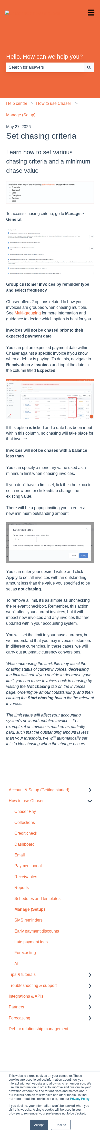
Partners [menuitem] (16, 1007)
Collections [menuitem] (24, 822)
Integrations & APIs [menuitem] (26, 996)
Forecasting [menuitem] (25, 952)
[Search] (89, 67)
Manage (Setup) (20, 115)
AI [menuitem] (16, 964)
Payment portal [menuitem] (28, 866)
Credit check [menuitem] (25, 833)
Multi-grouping (28, 313)
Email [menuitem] (19, 855)
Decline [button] (60, 1124)
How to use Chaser (53, 103)
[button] (90, 790)
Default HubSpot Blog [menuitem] (25, 1062)
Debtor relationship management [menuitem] (38, 1029)
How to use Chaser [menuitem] (26, 801)
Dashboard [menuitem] (24, 844)
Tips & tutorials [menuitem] (22, 974)
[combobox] (45, 67)
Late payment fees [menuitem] (31, 942)
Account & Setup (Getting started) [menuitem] (39, 790)
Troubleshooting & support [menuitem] (33, 985)
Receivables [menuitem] (25, 877)
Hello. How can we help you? (44, 56)
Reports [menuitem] (21, 887)
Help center (16, 103)
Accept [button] (39, 1124)
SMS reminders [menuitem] (28, 920)
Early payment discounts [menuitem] (36, 931)
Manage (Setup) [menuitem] (29, 909)
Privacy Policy (79, 1098)
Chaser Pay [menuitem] (25, 811)
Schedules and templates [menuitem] (37, 898)
